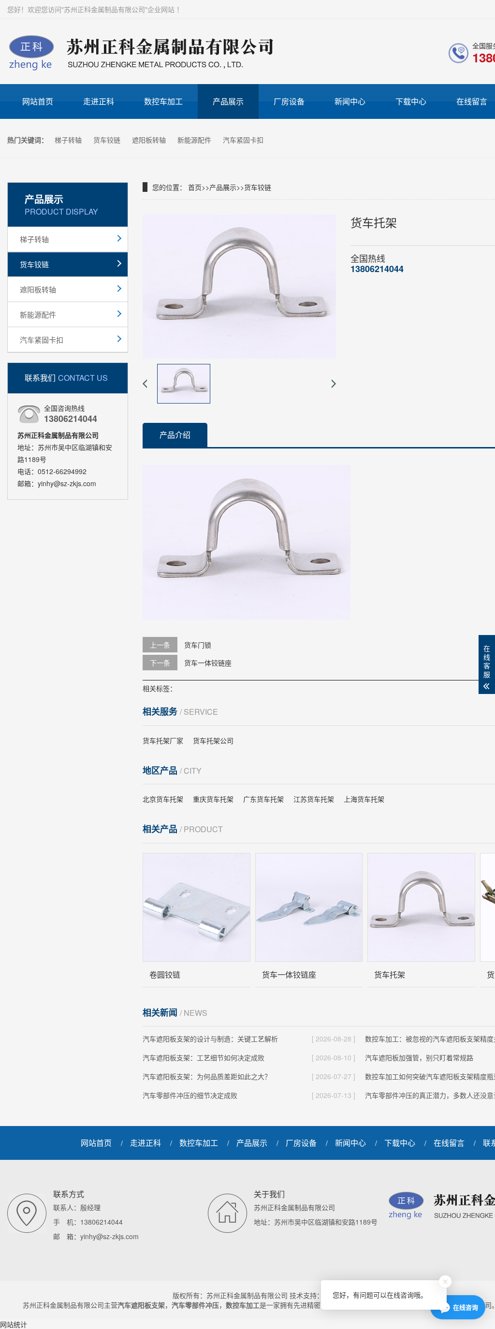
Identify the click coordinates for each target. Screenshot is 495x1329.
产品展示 (228, 101)
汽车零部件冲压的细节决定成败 (190, 1095)
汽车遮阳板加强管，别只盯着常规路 (419, 1057)
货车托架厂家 (163, 740)
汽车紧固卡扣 (243, 139)
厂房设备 (289, 101)
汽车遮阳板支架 (141, 1305)
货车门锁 (197, 645)
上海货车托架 (364, 799)
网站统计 (13, 1324)
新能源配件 (195, 139)
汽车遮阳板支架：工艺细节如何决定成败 (203, 1057)
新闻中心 (350, 101)
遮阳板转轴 (150, 139)
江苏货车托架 (313, 799)
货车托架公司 (213, 740)
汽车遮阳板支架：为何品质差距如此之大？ (207, 1076)
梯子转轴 (69, 139)
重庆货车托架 (213, 799)
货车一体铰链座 (208, 662)
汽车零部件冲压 (195, 1305)
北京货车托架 (163, 799)
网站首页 (37, 101)
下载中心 (410, 101)
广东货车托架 (263, 799)
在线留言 (449, 1142)
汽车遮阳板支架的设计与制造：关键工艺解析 (210, 1038)
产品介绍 (175, 434)
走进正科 (98, 101)
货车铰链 (107, 139)
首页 (195, 187)
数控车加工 (163, 101)
